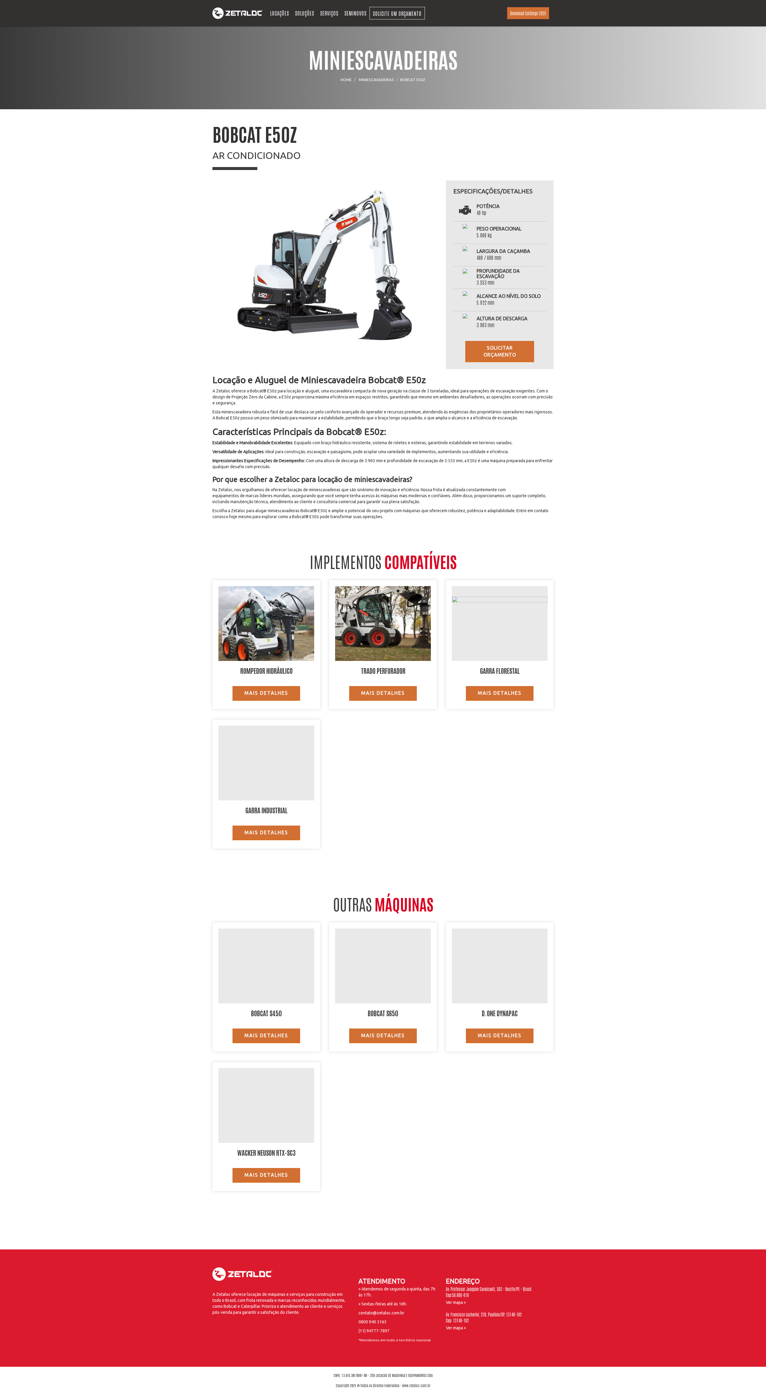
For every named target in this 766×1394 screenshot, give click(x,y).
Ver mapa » (456, 1302)
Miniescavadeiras (376, 80)
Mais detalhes (266, 693)
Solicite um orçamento (397, 13)
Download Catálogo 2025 (528, 13)
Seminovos (355, 13)
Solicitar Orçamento (500, 351)
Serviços (329, 13)
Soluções (304, 13)
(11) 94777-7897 (374, 1330)
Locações (279, 13)
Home (346, 80)
